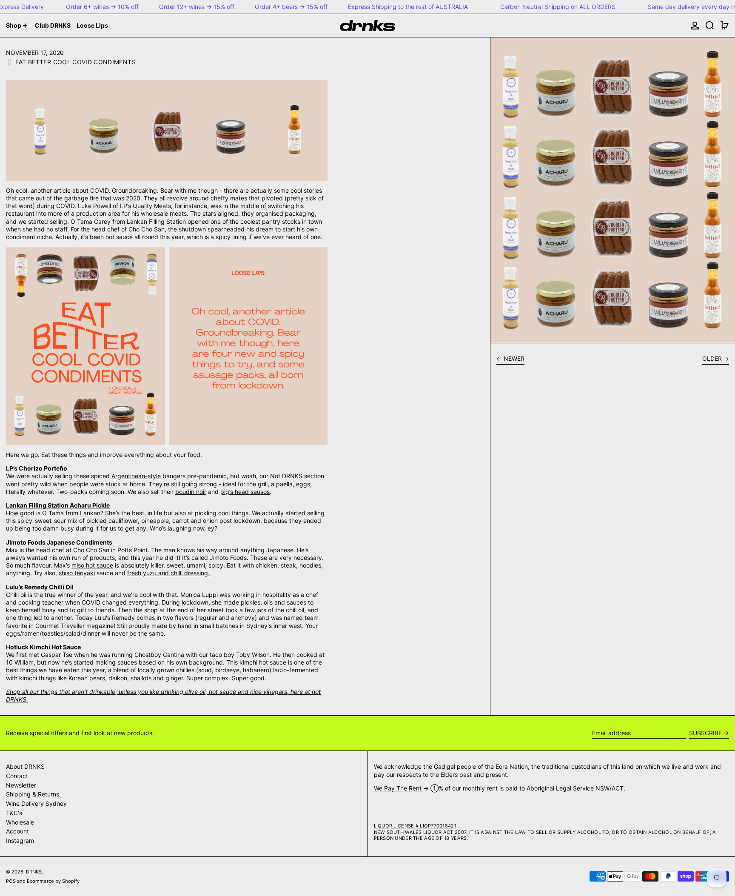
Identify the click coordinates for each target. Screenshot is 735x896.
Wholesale (20, 822)
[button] (709, 25)
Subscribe (705, 732)
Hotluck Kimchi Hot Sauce (43, 647)
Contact (17, 775)
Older (712, 358)
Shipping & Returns (32, 794)
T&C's (14, 812)
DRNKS (34, 872)
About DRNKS (25, 766)
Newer (514, 358)
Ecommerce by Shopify (53, 881)
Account (17, 831)
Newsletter (21, 785)
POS (11, 881)
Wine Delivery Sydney (36, 803)
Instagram (20, 840)
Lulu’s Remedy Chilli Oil (40, 587)
